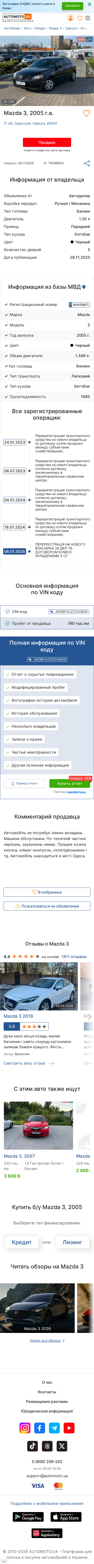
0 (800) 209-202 (47, 1461)
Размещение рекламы (47, 1401)
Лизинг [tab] (72, 1242)
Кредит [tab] (22, 1242)
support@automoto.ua (47, 1475)
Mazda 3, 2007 (19, 1156)
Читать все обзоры (46, 1340)
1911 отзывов (74, 956)
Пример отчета (26, 783)
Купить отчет (73, 782)
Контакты (47, 1391)
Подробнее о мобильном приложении (47, 1503)
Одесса (71, 28)
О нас (47, 1382)
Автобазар (12, 28)
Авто (27, 28)
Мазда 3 (55, 28)
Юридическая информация (47, 1411)
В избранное (49, 892)
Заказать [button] (72, 5)
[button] (89, 18)
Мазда (40, 28)
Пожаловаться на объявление (49, 906)
